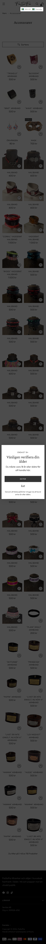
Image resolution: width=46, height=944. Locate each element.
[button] (31, 9)
